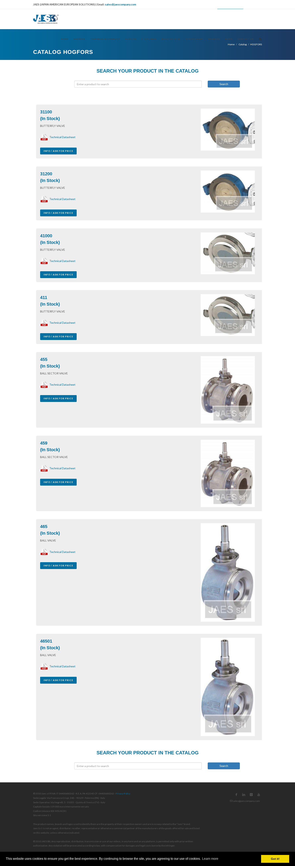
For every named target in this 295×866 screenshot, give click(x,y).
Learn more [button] (210, 858)
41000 (46, 235)
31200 (46, 173)
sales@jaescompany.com (120, 4)
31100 (46, 111)
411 (43, 297)
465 (43, 526)
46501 (46, 641)
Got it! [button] (275, 858)
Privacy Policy (123, 793)
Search (224, 84)
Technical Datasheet (61, 137)
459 (43, 443)
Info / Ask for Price (58, 150)
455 (43, 359)
